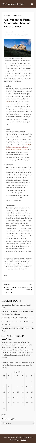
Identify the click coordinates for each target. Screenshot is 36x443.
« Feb (3, 414)
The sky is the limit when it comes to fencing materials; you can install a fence (18, 147)
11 (9, 392)
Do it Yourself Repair (13, 3)
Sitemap (23, 440)
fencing (8, 101)
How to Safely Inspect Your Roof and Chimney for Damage (17, 323)
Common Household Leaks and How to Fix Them (16, 306)
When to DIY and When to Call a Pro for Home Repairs (18, 329)
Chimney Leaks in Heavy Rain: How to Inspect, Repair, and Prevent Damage (17, 313)
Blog (5, 275)
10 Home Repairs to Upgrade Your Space (15, 318)
